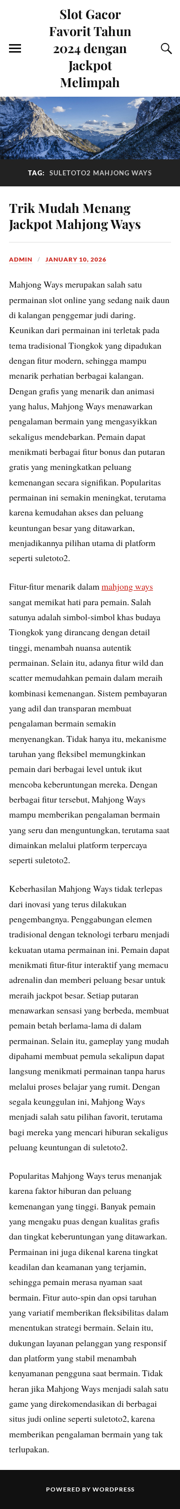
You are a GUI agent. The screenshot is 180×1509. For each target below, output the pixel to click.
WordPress (113, 1489)
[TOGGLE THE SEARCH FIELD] (165, 48)
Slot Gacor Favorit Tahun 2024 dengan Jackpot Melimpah (90, 47)
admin (20, 259)
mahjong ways (127, 586)
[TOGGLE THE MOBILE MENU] (15, 48)
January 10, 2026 (76, 259)
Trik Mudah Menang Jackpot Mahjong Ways (75, 215)
